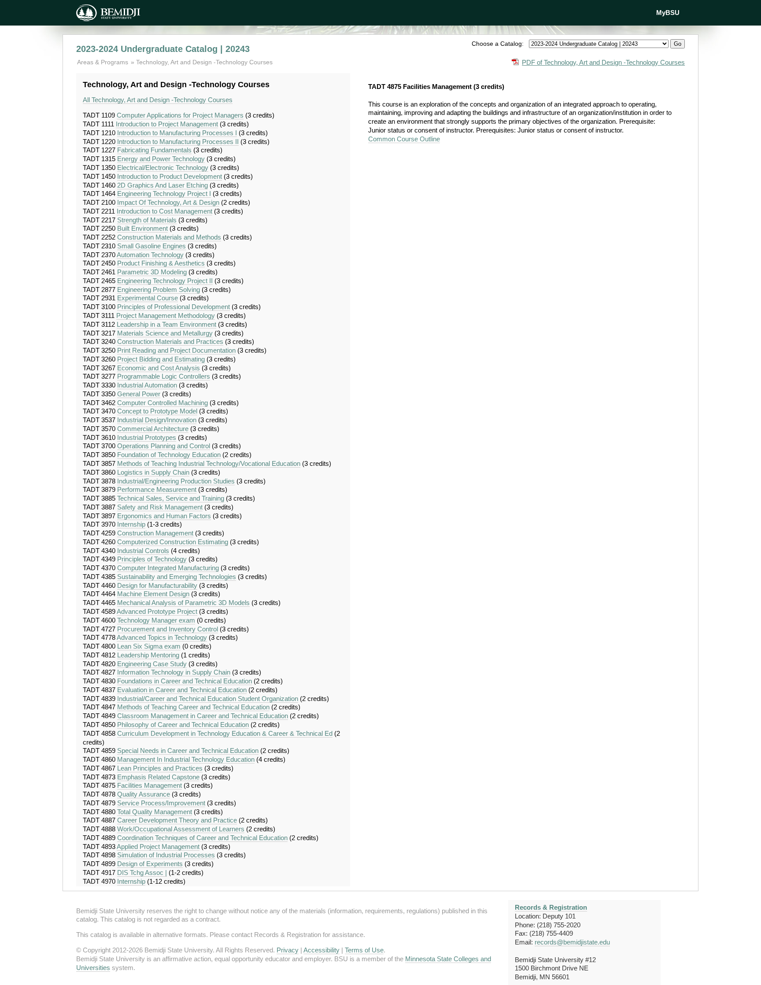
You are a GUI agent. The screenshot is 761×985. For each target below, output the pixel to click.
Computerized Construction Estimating (172, 542)
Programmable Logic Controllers (163, 376)
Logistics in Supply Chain (153, 472)
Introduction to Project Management (167, 124)
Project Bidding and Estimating (161, 359)
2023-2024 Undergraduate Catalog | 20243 (163, 49)
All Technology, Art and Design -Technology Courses (158, 99)
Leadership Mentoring (148, 655)
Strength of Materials (147, 220)
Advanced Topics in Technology (162, 637)
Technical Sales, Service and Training (170, 498)
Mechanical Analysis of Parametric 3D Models (183, 602)
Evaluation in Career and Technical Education (182, 690)
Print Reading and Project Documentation (176, 350)
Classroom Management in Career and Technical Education (202, 715)
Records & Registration (551, 907)
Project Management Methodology (165, 315)
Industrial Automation (147, 385)
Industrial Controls (143, 550)
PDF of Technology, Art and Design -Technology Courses (603, 62)
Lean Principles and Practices (160, 768)
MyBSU (668, 12)
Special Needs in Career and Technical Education (188, 750)
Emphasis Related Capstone (158, 777)
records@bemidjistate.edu (572, 942)
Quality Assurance (143, 794)
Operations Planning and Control (163, 446)
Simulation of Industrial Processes (166, 855)
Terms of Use (364, 950)
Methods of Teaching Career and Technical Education (193, 707)
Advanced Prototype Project (157, 611)
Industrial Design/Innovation (156, 420)
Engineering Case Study (152, 664)
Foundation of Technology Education (169, 454)
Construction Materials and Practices (170, 341)
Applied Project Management (158, 846)
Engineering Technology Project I (164, 193)
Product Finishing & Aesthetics (161, 263)
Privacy (288, 950)
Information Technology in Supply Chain (173, 672)
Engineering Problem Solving (158, 289)
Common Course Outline (404, 139)
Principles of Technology (152, 559)
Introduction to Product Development (169, 176)
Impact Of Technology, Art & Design (168, 202)
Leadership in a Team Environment (166, 324)
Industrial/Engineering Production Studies (176, 481)
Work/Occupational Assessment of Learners (180, 829)
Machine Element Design (153, 594)
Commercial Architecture (152, 428)
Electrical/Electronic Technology (162, 167)
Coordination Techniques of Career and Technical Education (202, 837)
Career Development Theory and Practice (177, 820)
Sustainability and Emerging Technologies (176, 576)
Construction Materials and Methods (169, 237)
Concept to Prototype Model (157, 411)
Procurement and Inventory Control (167, 629)
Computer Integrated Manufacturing (168, 568)
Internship (131, 524)
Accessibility (321, 950)
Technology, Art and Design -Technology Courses (204, 62)
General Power (138, 394)
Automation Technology (150, 254)
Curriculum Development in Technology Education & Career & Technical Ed (224, 733)
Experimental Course (147, 298)
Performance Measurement (156, 489)
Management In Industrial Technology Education (186, 759)
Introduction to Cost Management (164, 211)
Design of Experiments (150, 863)
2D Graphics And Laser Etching (162, 185)
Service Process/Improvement (161, 803)
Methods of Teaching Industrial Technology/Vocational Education (208, 463)
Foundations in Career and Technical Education (184, 681)
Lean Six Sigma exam (149, 646)
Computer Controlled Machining (162, 402)
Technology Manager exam (156, 620)
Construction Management (155, 533)
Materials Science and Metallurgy (165, 333)
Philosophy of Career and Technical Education (183, 724)
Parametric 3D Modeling (152, 272)
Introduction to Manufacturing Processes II (178, 141)
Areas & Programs (103, 62)
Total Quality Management (154, 811)
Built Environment (142, 228)
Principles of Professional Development (173, 306)
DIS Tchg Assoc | (142, 872)
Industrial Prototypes (146, 437)
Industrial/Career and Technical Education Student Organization (207, 698)
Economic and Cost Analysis (158, 368)
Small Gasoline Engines (151, 246)
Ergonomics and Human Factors (164, 516)
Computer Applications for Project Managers (180, 115)
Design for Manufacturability (157, 585)
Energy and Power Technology (161, 158)
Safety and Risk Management (160, 507)
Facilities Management (149, 785)
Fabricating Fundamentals (154, 150)
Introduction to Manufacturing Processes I (177, 132)
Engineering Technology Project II (165, 280)
